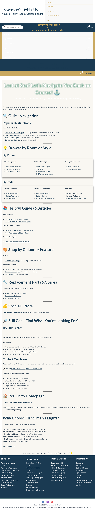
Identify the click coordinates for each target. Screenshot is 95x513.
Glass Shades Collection (13, 296)
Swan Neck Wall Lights (12, 272)
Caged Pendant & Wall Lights (76, 198)
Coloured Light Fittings (12, 261)
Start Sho (6, 446)
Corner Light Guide (57, 463)
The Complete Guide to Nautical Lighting (18, 222)
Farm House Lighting (43, 193)
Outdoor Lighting (6, 482)
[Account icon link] (92, 27)
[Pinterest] (52, 502)
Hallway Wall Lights (72, 166)
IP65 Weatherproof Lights (44, 174)
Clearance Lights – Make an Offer (14, 312)
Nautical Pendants (12, 193)
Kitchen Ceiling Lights (13, 169)
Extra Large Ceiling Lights (9, 480)
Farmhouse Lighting (7, 475)
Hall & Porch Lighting (58, 473)
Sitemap (78, 478)
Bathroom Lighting (57, 475)
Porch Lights (40, 169)
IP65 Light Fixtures (32, 487)
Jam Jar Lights (9, 274)
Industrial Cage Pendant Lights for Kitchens (19, 230)
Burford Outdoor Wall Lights (10, 470)
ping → (12, 446)
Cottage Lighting (41, 196)
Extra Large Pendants (73, 169)
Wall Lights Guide (57, 480)
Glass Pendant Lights (13, 171)
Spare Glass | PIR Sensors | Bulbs (16, 293)
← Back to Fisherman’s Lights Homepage (17, 402)
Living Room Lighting (58, 470)
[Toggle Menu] (88, 39)
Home (4, 78)
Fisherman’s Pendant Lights (14, 133)
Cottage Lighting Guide (58, 478)
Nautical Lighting (11, 140)
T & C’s (78, 465)
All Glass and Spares (12, 298)
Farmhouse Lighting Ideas (59, 465)
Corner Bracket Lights (12, 269)
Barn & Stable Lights (12, 137)
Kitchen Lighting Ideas (58, 468)
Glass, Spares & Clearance (35, 490)
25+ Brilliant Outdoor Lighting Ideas (16, 219)
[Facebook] (43, 502)
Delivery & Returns (82, 468)
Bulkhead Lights (11, 198)
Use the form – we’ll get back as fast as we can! (26, 369)
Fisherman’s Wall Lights (13, 135)
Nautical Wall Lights (12, 196)
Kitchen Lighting (6, 478)
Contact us (79, 463)
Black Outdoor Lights (43, 166)
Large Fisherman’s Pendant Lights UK (17, 242)
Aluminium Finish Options (84, 480)
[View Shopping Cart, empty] (87, 27)
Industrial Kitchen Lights (13, 166)
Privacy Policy (80, 470)
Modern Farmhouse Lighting (45, 198)
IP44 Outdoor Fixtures (43, 171)
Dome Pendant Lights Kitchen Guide (17, 233)
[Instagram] (47, 502)
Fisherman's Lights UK (20, 9)
